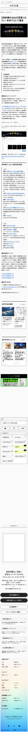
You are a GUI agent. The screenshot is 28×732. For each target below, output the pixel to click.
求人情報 (4, 705)
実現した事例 (5, 666)
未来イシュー (17, 666)
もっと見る (22, 304)
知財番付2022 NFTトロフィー (12, 106)
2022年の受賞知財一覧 (8, 273)
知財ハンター (17, 698)
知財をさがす (5, 659)
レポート (16, 685)
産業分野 (16, 662)
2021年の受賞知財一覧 (8, 275)
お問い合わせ (5, 700)
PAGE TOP (13, 525)
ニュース (6, 9)
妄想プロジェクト (17, 664)
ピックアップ (5, 680)
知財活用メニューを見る (14, 600)
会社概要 (4, 698)
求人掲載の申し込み (18, 708)
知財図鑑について (6, 695)
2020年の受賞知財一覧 (8, 277)
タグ (3, 662)
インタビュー (16, 683)
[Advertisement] (14, 402)
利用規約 (15, 730)
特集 (3, 685)
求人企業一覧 (5, 708)
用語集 (3, 687)
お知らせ (16, 674)
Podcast (16, 687)
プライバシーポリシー (22, 730)
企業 (3, 664)
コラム (3, 683)
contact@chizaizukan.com (10, 287)
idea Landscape (5, 690)
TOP (2, 9)
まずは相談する (14, 595)
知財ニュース (5, 674)
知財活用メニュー (18, 700)
